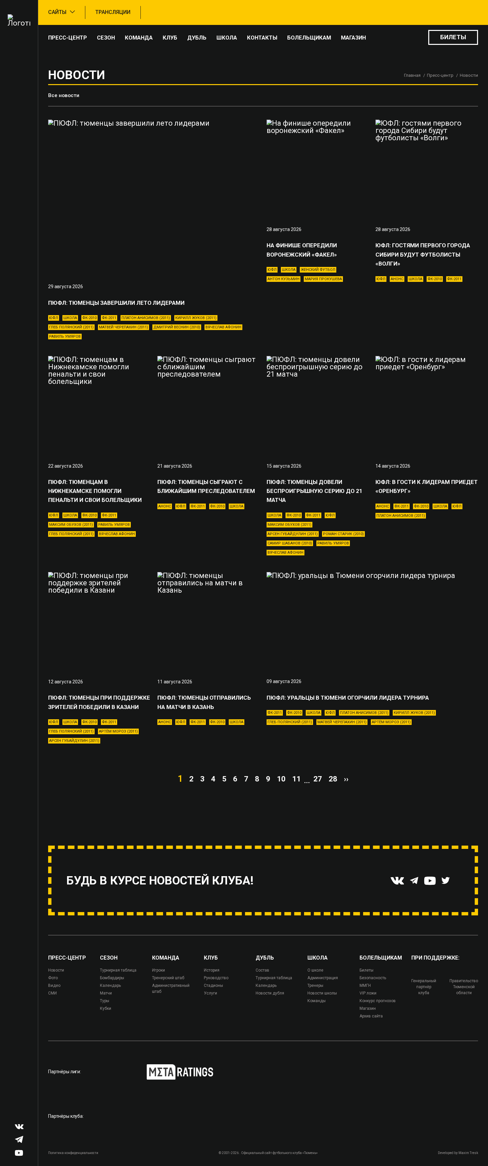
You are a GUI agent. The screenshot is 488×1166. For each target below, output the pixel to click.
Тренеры (315, 985)
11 (296, 778)
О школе (315, 970)
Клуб (170, 38)
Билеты (453, 37)
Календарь (110, 985)
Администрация (322, 978)
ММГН (365, 985)
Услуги (210, 993)
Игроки (158, 970)
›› (346, 778)
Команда (139, 38)
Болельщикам (309, 38)
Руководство (216, 978)
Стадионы (213, 985)
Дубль (196, 38)
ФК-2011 (109, 318)
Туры (104, 1000)
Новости (56, 970)
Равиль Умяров (65, 336)
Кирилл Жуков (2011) (195, 318)
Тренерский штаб (168, 978)
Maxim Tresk (468, 1153)
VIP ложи (368, 993)
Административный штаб (171, 988)
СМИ (52, 993)
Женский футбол (318, 270)
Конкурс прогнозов (378, 1000)
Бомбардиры (112, 978)
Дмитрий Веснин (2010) (176, 327)
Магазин (353, 38)
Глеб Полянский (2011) (71, 327)
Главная (412, 75)
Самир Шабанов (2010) (290, 543)
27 (317, 778)
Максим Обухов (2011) (71, 525)
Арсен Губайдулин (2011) (293, 534)
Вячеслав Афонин (223, 327)
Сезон (106, 38)
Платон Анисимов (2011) (146, 318)
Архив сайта (371, 1016)
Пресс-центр (67, 38)
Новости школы (322, 993)
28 (333, 778)
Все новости (63, 95)
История (211, 970)
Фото (53, 978)
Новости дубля (270, 993)
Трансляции (112, 12)
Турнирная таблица (118, 970)
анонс (397, 279)
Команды (316, 1000)
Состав (262, 970)
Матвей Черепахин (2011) (123, 327)
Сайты (57, 12)
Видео (54, 985)
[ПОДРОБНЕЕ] (154, 197)
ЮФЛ (53, 318)
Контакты (262, 38)
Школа (226, 38)
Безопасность (373, 978)
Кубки (105, 1008)
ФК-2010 (89, 318)
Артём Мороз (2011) (118, 731)
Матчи (106, 993)
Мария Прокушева (323, 279)
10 (281, 778)
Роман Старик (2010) (343, 534)
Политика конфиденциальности (73, 1153)
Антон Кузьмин (283, 279)
